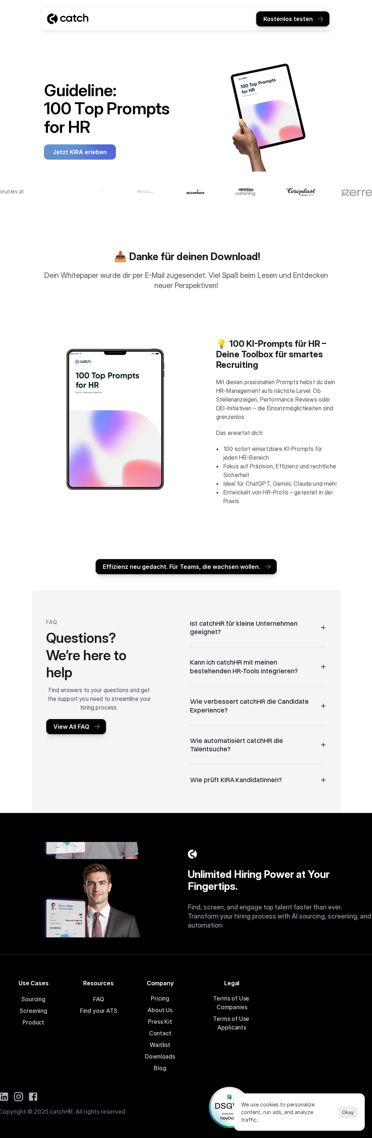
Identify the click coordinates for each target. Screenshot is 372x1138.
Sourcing (33, 999)
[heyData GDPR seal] (229, 1107)
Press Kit (160, 1021)
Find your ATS (98, 1010)
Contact (160, 1033)
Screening (33, 1010)
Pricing (160, 998)
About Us (160, 1010)
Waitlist (160, 1044)
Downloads (160, 1056)
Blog (160, 1068)
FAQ (98, 999)
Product (33, 1022)
